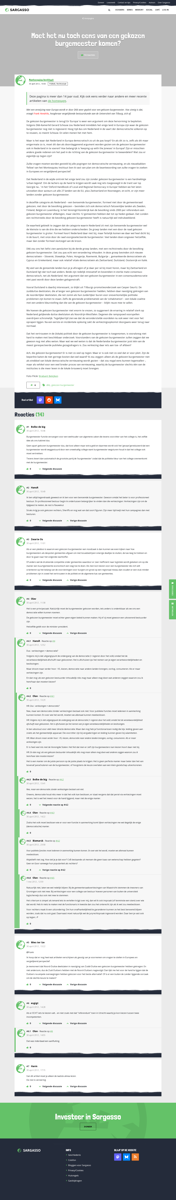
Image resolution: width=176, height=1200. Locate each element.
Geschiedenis (74, 1155)
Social (149, 9)
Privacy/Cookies (139, 2)
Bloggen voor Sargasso (79, 1165)
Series (130, 9)
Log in (165, 9)
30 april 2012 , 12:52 (35, 645)
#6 (51, 1031)
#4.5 (52, 877)
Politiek (52, 83)
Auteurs (152, 2)
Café (157, 9)
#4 (53, 641)
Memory (139, 9)
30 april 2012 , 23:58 (35, 844)
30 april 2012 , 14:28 (35, 1007)
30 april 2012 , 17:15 (35, 1070)
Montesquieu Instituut (41, 79)
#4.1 (52, 696)
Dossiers (119, 9)
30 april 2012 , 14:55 (35, 1035)
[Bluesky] (126, 1157)
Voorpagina (89, 18)
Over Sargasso (164, 2)
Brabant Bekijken (48, 376)
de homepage (57, 101)
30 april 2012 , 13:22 (35, 946)
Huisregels (73, 1175)
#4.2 (61, 779)
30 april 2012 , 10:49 (35, 491)
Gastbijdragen (75, 1180)
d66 (48, 385)
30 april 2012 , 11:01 (35, 543)
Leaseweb (111, 2)
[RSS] (135, 1157)
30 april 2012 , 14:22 (35, 816)
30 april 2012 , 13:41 (35, 783)
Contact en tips (124, 2)
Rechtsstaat (61, 83)
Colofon (72, 1160)
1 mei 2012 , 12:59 (34, 881)
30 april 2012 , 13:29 (35, 700)
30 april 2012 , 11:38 (35, 602)
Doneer (101, 2)
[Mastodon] (117, 1157)
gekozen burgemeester (62, 385)
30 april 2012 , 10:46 (35, 430)
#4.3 (52, 812)
